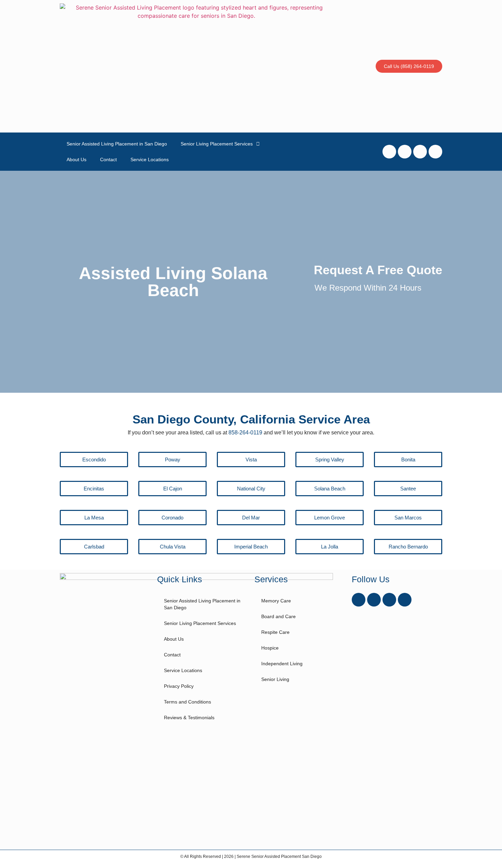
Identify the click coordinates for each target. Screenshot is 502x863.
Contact (108, 159)
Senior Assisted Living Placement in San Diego (117, 144)
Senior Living (275, 679)
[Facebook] (389, 151)
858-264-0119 (245, 432)
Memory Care (276, 600)
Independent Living (282, 663)
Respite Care (275, 632)
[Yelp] (420, 151)
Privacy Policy (179, 686)
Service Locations (149, 159)
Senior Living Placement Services (217, 144)
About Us (76, 159)
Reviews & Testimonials (189, 717)
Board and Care (278, 616)
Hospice (270, 648)
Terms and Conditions (187, 702)
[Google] (435, 151)
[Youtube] (405, 151)
